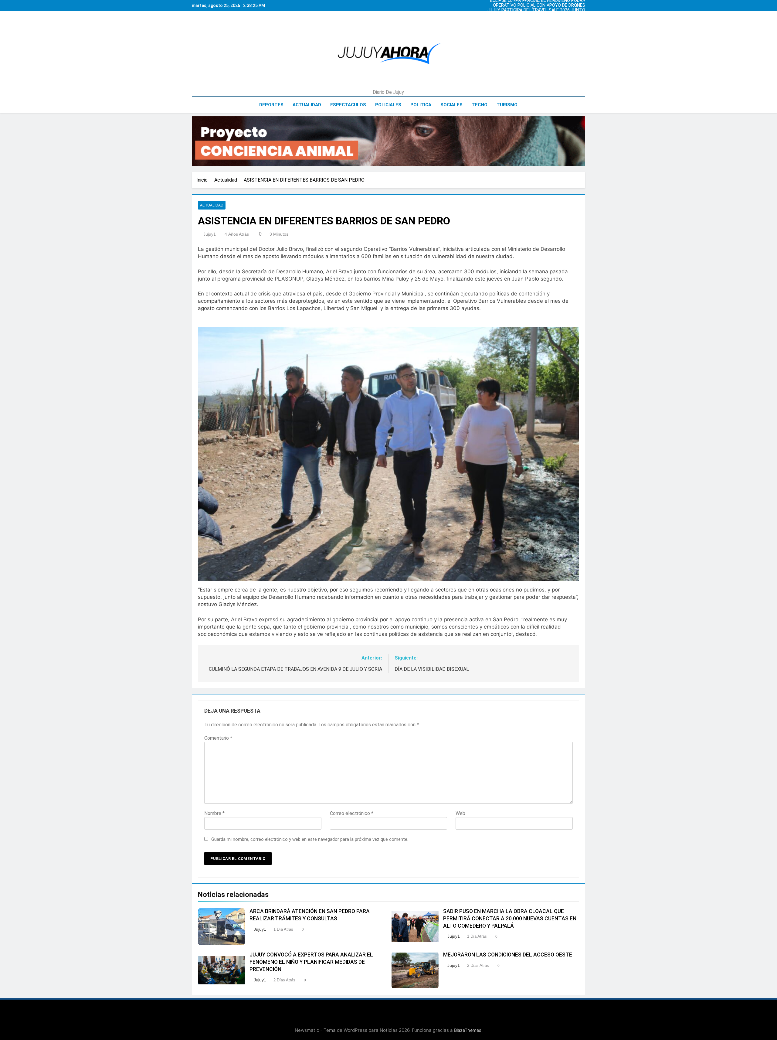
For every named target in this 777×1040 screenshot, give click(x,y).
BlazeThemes (467, 1030)
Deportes (271, 104)
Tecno (479, 104)
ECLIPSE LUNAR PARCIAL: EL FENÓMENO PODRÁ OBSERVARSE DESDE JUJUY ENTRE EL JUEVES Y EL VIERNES (542, 15)
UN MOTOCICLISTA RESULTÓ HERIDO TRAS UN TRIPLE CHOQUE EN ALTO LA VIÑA (542, 10)
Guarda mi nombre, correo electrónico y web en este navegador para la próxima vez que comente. (309, 839)
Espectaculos (348, 104)
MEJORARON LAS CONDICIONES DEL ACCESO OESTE (507, 955)
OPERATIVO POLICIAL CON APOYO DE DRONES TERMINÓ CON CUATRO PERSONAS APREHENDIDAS (548, 20)
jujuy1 (209, 234)
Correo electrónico (351, 813)
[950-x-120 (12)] (388, 141)
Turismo (507, 104)
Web (460, 813)
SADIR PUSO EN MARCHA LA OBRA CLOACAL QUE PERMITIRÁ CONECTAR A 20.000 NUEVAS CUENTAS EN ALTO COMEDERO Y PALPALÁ (509, 918)
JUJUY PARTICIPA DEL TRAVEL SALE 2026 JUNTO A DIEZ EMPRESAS (544, 5)
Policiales (388, 104)
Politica (420, 104)
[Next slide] (582, 4)
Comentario (218, 738)
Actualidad (307, 104)
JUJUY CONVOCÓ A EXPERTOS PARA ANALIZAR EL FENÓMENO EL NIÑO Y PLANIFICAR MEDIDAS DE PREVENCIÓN (311, 962)
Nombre (214, 813)
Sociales (451, 104)
